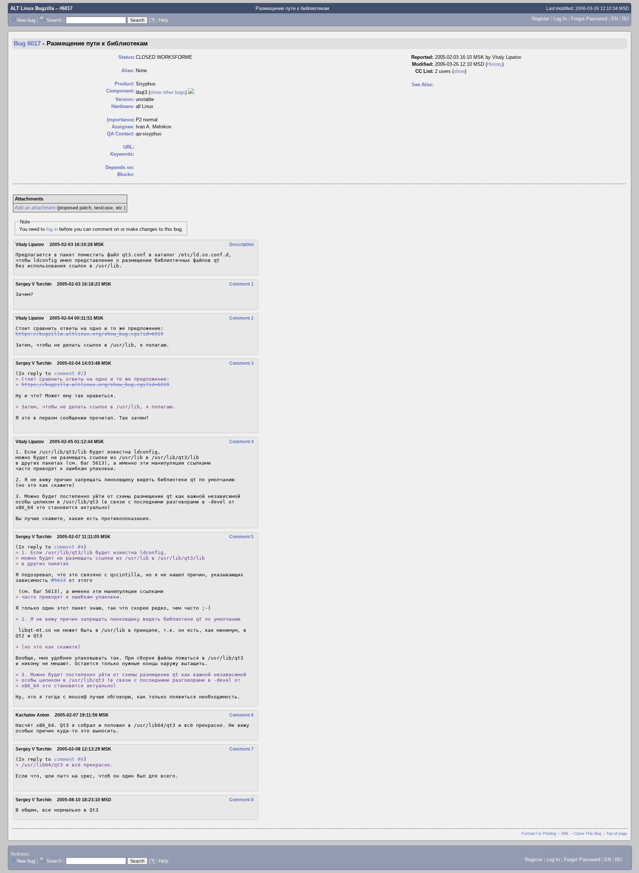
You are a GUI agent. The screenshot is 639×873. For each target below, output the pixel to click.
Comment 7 (241, 749)
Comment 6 (241, 715)
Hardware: (122, 106)
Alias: (127, 70)
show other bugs (167, 92)
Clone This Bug (587, 833)
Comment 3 (241, 363)
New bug (26, 20)
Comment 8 (241, 799)
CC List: (424, 71)
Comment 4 (241, 441)
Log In (560, 18)
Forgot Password (589, 18)
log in (52, 229)
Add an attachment (35, 207)
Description (241, 244)
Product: (124, 84)
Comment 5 (241, 536)
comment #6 (69, 759)
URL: (128, 147)
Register (541, 18)
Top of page (616, 833)
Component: (120, 91)
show (459, 71)
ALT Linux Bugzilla (32, 8)
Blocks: (125, 174)
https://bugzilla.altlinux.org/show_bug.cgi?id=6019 (89, 334)
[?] (152, 20)
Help (163, 20)
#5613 (58, 580)
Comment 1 (241, 284)
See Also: (422, 84)
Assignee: (123, 126)
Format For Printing (538, 833)
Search (54, 20)
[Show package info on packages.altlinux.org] (191, 92)
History (494, 64)
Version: (124, 99)
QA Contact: (120, 133)
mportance (120, 119)
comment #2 (69, 373)
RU (625, 18)
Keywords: (122, 154)
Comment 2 (241, 318)
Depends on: (119, 167)
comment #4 (69, 547)
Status (125, 57)
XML (565, 833)
